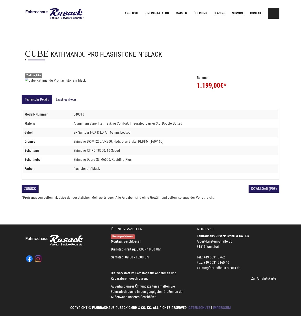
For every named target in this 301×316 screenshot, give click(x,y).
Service (237, 13)
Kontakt (256, 13)
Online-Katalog (157, 13)
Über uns (200, 13)
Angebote (131, 13)
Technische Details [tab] (37, 99)
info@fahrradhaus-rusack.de (220, 268)
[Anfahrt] (273, 13)
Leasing (219, 13)
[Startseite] (54, 14)
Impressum (222, 308)
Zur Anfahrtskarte (263, 278)
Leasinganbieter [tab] (66, 99)
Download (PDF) (264, 189)
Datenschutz (199, 308)
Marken (181, 13)
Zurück (30, 189)
